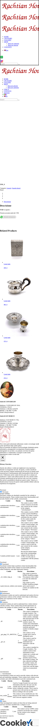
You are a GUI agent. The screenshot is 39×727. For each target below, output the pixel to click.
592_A (5, 304)
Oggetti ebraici (16, 188)
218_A (5, 268)
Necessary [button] (3, 490)
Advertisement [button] (4, 672)
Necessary (5, 492)
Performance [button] (4, 591)
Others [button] (2, 699)
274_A (5, 378)
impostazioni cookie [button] (6, 454)
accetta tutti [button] (15, 454)
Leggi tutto (7, 264)
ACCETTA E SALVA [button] (7, 716)
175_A (5, 341)
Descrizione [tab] (7, 201)
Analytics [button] (3, 600)
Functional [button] (3, 562)
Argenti (8, 188)
